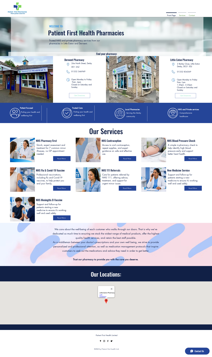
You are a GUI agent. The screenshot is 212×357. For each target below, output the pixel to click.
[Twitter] (111, 341)
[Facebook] (108, 341)
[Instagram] (104, 341)
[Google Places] (100, 341)
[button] (182, 14)
